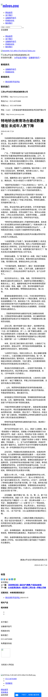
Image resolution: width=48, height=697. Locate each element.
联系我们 (9, 23)
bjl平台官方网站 (20, 58)
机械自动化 (9, 20)
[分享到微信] (15, 579)
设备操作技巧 (10, 18)
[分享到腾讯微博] (9, 579)
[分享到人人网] (12, 579)
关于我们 (9, 15)
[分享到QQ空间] (4, 579)
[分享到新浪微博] (7, 579)
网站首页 (9, 13)
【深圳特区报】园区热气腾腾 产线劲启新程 (25, 585)
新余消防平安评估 (12, 82)
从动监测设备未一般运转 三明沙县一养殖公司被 (27, 588)
